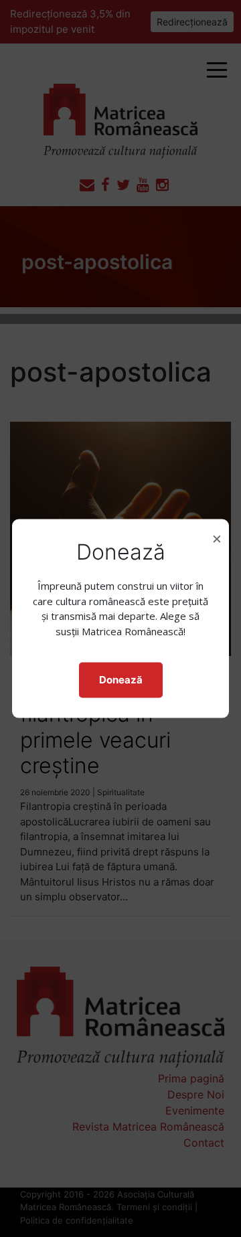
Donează (121, 679)
